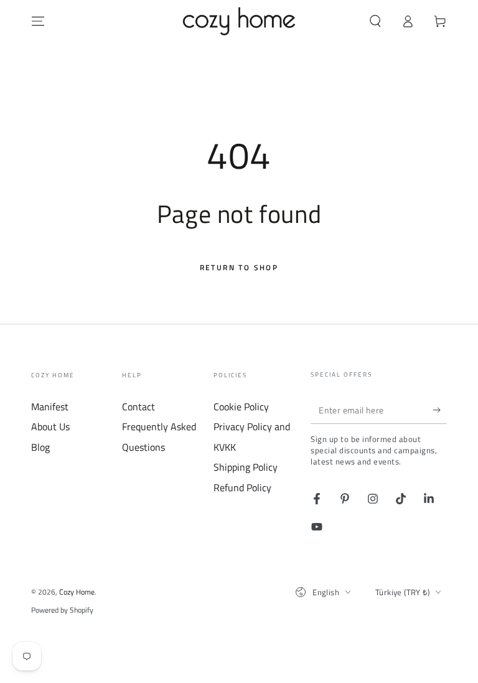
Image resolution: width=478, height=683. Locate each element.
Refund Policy (242, 487)
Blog (40, 447)
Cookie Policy (241, 406)
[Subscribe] (440, 409)
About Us (50, 426)
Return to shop (239, 267)
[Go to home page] (239, 21)
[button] (375, 21)
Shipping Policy (245, 466)
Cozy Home (77, 592)
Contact (138, 406)
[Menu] (38, 21)
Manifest (49, 406)
